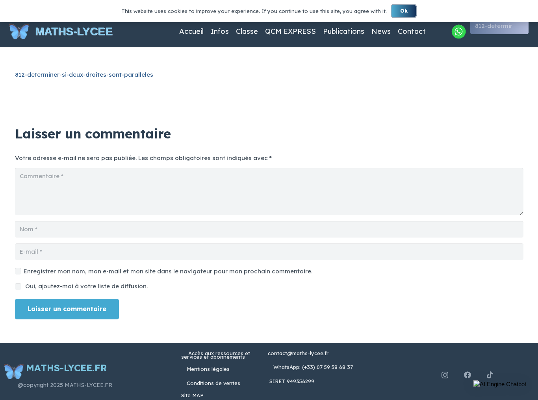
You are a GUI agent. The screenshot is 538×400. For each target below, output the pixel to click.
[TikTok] (490, 374)
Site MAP (192, 395)
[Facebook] (467, 374)
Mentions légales (208, 369)
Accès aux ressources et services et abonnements (215, 355)
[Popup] (458, 31)
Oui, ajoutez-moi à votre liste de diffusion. (86, 286)
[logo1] (19, 31)
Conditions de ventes (213, 383)
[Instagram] (445, 375)
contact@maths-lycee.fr (297, 353)
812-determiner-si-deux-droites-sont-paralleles (84, 74)
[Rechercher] (521, 26)
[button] (499, 384)
